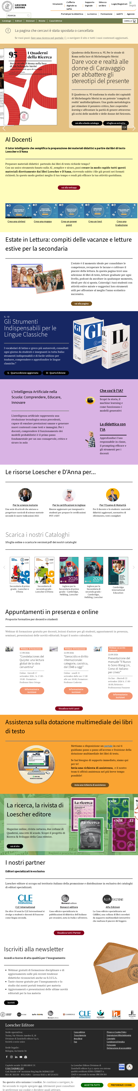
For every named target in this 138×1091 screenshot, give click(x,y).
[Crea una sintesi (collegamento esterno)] (18, 210)
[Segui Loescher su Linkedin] (17, 1058)
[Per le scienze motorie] (25, 495)
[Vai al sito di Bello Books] (35, 1014)
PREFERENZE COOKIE (121, 1085)
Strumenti (58, 4)
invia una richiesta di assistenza (90, 784)
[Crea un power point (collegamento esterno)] (71, 210)
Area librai (78, 1038)
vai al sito (15, 846)
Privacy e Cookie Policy (116, 1032)
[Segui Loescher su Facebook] (7, 1058)
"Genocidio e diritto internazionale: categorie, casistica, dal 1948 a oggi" (76, 662)
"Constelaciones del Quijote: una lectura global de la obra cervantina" (32, 662)
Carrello (128, 21)
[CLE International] (25, 899)
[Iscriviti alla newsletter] (26, 1057)
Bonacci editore (69, 907)
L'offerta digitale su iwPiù (72, 5)
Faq (75, 1041)
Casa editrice (79, 1032)
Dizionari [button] (30, 20)
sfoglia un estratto (116, 123)
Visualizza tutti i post (69, 708)
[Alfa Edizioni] (112, 899)
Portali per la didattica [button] (72, 14)
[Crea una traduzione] (123, 210)
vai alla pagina (82, 303)
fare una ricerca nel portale (47, 38)
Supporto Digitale (89, 4)
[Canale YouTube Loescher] (22, 1058)
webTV (119, 14)
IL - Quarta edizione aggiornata (23, 373)
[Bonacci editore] (69, 899)
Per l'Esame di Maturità (112, 505)
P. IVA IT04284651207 (14, 1068)
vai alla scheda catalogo (87, 123)
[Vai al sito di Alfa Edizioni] (19, 1014)
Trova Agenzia (80, 1035)
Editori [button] (18, 20)
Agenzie (131, 14)
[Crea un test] (97, 210)
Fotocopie (111, 1045)
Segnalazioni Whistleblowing (119, 1035)
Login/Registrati (119, 4)
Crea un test (95, 221)
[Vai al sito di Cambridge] (67, 1014)
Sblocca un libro (102, 4)
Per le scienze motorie (25, 505)
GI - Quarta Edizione (55, 373)
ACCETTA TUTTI (92, 1085)
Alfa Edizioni (113, 907)
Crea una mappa (43, 221)
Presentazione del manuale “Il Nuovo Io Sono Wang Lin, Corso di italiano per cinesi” (119, 665)
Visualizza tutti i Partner (69, 932)
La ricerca (92, 14)
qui (40, 1086)
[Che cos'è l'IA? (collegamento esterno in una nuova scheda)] (90, 400)
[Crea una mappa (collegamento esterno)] (45, 210)
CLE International (25, 907)
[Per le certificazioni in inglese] (69, 495)
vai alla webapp (69, 187)
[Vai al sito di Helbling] (114, 1014)
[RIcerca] (28, 15)
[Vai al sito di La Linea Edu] (130, 1014)
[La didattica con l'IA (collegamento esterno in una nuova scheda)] (90, 438)
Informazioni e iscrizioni (32, 691)
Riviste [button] (42, 20)
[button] (4, 128)
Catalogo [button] (6, 20)
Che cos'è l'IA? (111, 390)
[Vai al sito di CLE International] (83, 1014)
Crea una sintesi (16, 221)
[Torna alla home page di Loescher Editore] (14, 6)
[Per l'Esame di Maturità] (113, 495)
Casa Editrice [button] (55, 20)
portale (108, 746)
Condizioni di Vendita (116, 1041)
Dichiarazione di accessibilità (119, 1048)
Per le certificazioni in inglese (68, 505)
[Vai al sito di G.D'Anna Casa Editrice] (98, 1014)
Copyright (111, 1038)
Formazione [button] (106, 14)
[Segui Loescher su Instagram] (12, 1058)
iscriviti (11, 1002)
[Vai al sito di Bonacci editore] (51, 1014)
